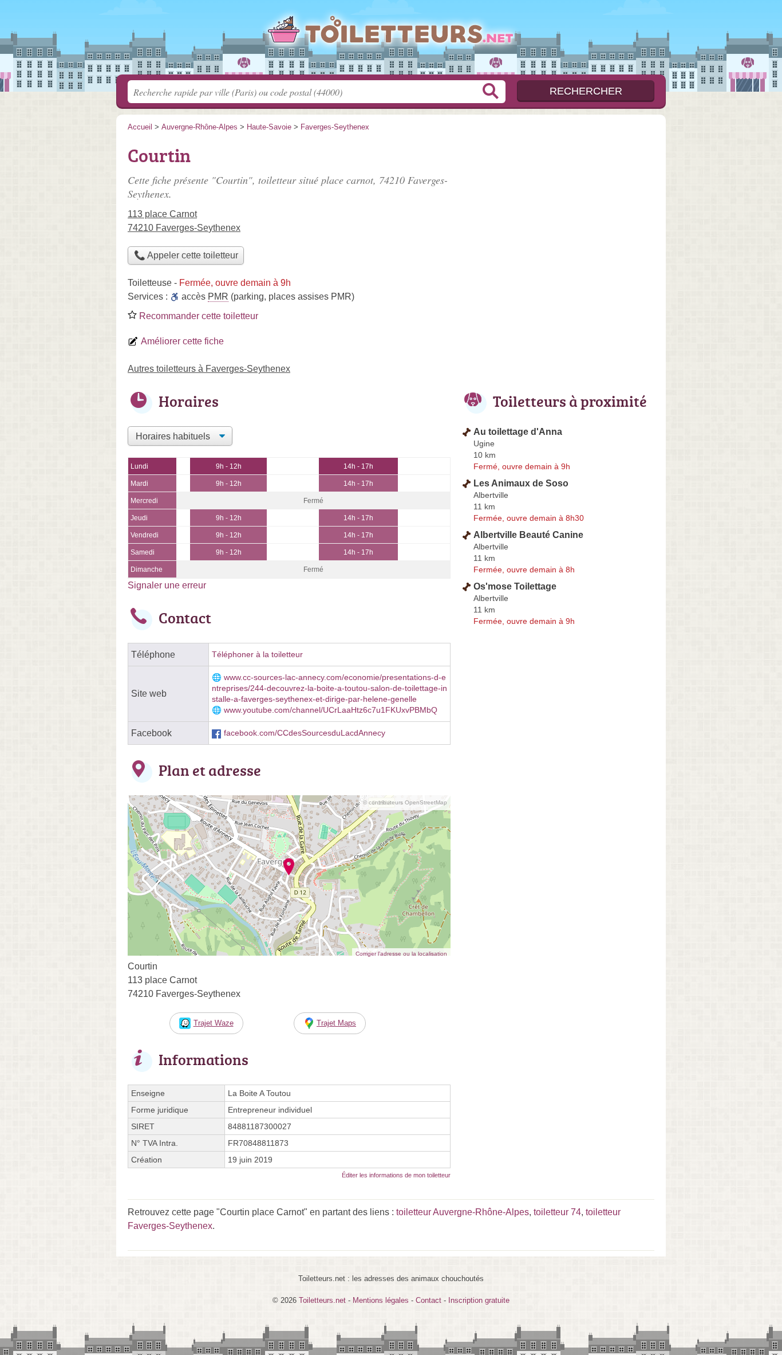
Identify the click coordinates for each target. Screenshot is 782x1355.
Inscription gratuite (479, 1300)
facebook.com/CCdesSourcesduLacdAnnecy (304, 733)
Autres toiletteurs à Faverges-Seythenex (209, 369)
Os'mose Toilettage (514, 586)
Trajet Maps (336, 1023)
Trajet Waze (213, 1023)
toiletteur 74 (557, 1212)
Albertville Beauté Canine (528, 535)
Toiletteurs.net (391, 40)
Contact (428, 1300)
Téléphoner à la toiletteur (257, 654)
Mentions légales (381, 1300)
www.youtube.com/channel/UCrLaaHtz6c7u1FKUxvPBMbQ (330, 710)
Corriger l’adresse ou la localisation (401, 954)
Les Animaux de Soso (520, 483)
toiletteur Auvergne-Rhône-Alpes (462, 1212)
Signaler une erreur (167, 585)
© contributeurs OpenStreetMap (405, 802)
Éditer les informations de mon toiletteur (396, 1175)
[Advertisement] (558, 221)
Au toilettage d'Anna (517, 432)
